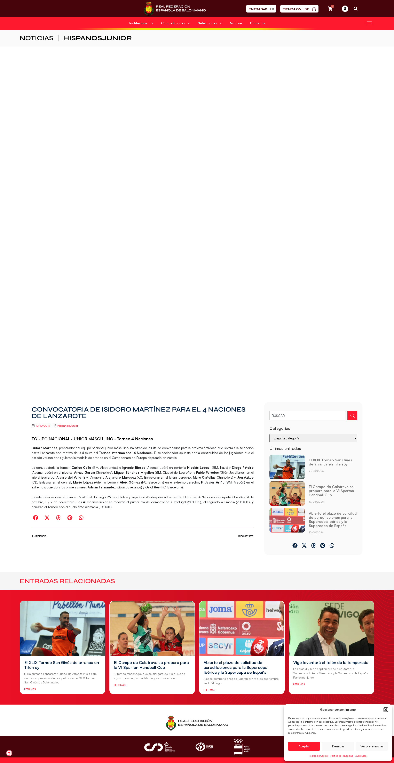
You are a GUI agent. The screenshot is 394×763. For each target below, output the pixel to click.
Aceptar (304, 746)
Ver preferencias (371, 746)
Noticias (236, 23)
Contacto (257, 23)
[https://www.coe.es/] (242, 747)
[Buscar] (352, 415)
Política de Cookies (318, 755)
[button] (386, 710)
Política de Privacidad (341, 755)
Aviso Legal (361, 755)
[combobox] (307, 415)
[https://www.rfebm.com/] (174, 8)
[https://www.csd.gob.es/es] (159, 747)
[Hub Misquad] (345, 9)
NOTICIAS (36, 38)
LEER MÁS (30, 689)
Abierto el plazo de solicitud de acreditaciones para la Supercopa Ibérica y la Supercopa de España (333, 519)
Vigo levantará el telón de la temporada (330, 662)
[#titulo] (9, 753)
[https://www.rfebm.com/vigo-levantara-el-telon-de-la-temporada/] (331, 628)
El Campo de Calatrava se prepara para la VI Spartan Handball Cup (331, 490)
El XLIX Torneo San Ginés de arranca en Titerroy (330, 462)
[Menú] (369, 23)
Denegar (338, 746)
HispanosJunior (97, 38)
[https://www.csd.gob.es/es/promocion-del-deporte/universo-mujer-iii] (204, 746)
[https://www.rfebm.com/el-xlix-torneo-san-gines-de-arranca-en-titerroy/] (287, 467)
